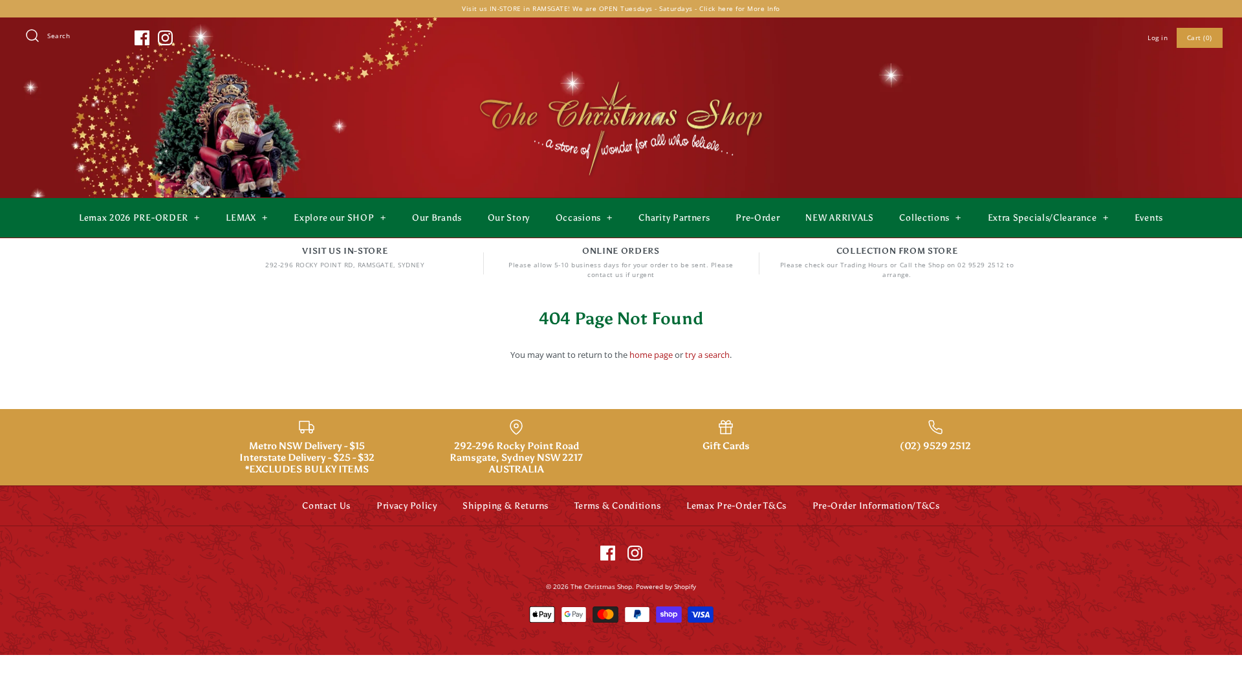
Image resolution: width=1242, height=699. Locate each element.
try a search (707, 355)
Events (1149, 217)
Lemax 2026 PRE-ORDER (139, 217)
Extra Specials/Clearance (1048, 217)
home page (651, 355)
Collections (930, 217)
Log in (1158, 37)
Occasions (584, 217)
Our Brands (437, 217)
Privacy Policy (406, 505)
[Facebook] (142, 37)
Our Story (509, 217)
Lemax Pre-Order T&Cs (736, 505)
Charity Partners (674, 217)
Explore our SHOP (340, 217)
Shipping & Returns (506, 505)
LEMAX (247, 217)
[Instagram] (165, 37)
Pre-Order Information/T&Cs (876, 505)
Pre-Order (757, 217)
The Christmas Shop (601, 586)
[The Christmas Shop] (621, 79)
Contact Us (326, 505)
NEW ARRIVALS (839, 217)
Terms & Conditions (617, 505)
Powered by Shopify (666, 586)
